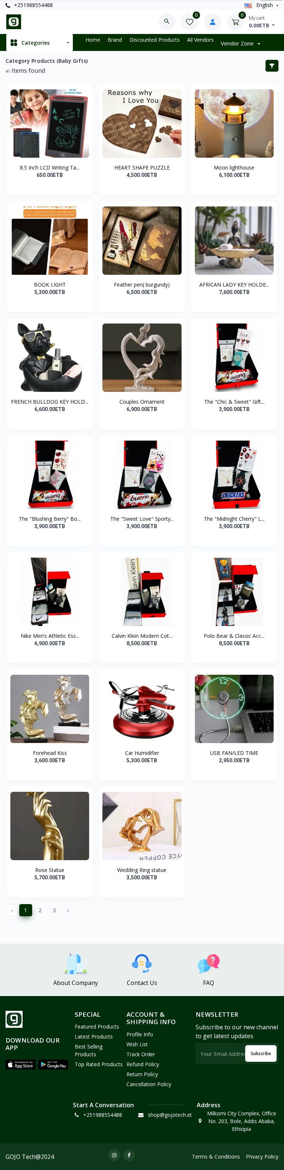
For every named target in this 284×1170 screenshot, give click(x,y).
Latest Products (94, 1036)
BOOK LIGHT (50, 284)
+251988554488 (33, 4)
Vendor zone (238, 43)
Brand (115, 39)
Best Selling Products (88, 1050)
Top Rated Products (99, 1064)
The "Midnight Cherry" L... (234, 518)
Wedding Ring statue (141, 869)
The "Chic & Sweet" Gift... (234, 401)
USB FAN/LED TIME (234, 752)
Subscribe (261, 1053)
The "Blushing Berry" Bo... (50, 518)
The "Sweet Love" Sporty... (142, 518)
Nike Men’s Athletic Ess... (50, 635)
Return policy (142, 1074)
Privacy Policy (262, 1156)
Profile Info (139, 1034)
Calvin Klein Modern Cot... (142, 635)
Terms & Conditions (216, 1156)
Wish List (137, 1044)
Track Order (140, 1054)
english (264, 4)
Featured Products (97, 1026)
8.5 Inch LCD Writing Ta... (50, 167)
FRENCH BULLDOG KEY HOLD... (49, 401)
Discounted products (154, 39)
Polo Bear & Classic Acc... (234, 635)
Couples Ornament (142, 401)
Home (92, 39)
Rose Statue (49, 869)
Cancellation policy (148, 1084)
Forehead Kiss (50, 752)
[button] (21, 1064)
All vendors (200, 39)
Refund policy (142, 1064)
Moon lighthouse (234, 167)
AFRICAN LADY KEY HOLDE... (234, 284)
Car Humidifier (142, 752)
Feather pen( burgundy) (142, 284)
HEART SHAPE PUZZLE (142, 167)
